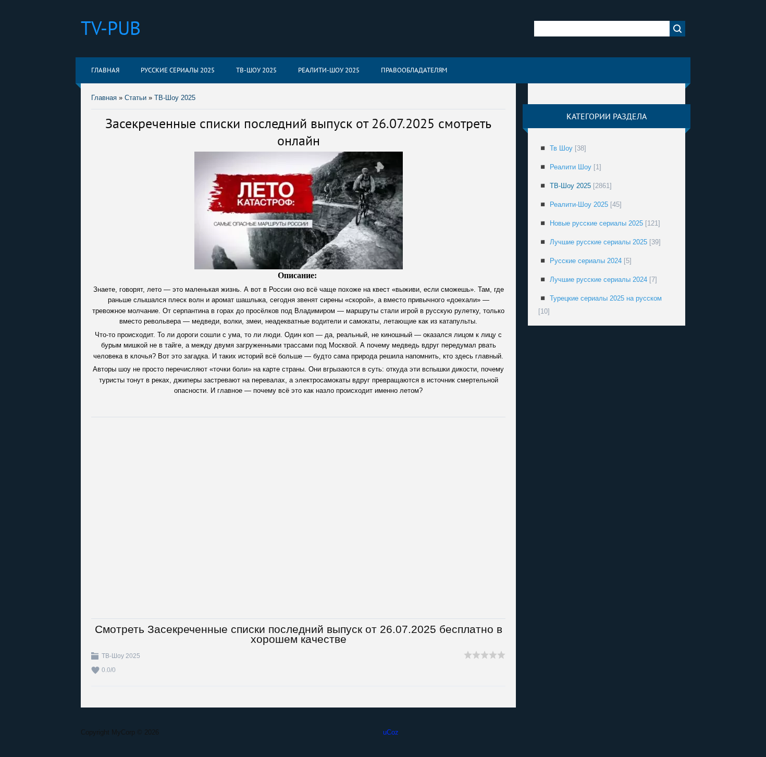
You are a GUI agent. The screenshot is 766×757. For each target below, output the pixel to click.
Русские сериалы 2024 (586, 261)
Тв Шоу (561, 148)
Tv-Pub (111, 28)
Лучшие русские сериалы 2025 (598, 242)
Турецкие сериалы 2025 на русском (606, 298)
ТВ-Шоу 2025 (174, 98)
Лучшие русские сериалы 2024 (598, 279)
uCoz (391, 732)
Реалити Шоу (570, 167)
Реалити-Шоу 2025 (579, 204)
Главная (104, 98)
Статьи (135, 98)
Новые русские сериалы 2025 (596, 223)
